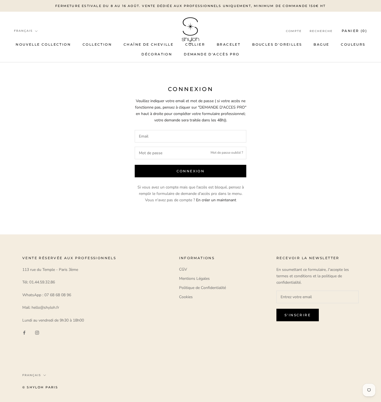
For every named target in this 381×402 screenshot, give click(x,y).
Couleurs (353, 44)
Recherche (321, 31)
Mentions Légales (194, 278)
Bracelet (228, 44)
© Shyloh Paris (40, 387)
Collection (97, 44)
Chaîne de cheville (148, 44)
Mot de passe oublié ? (227, 153)
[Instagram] (37, 332)
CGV (183, 269)
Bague (321, 44)
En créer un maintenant (216, 200)
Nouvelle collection (43, 44)
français (23, 31)
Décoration (156, 54)
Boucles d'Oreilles (277, 44)
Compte (294, 31)
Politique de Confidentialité (202, 287)
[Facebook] (24, 332)
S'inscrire (297, 315)
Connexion (191, 171)
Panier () (354, 31)
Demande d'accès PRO (212, 54)
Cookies (186, 297)
